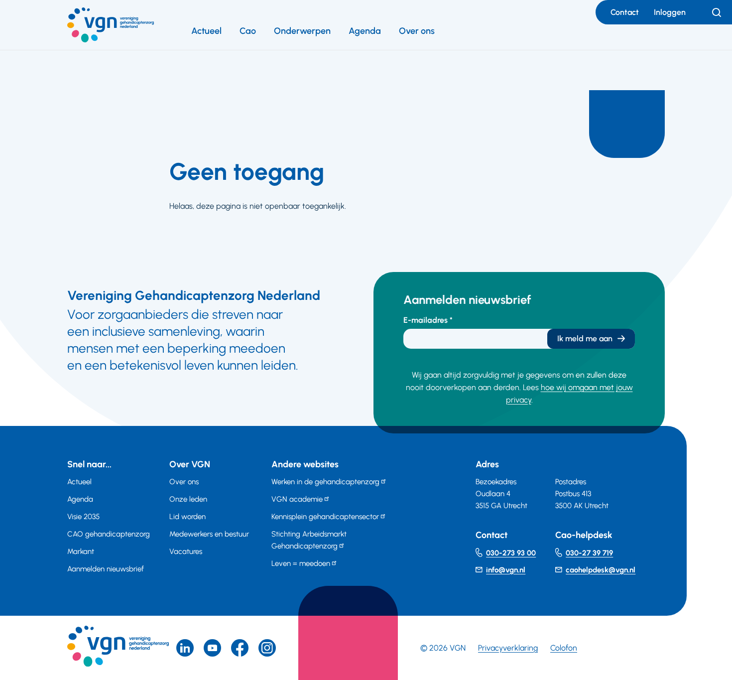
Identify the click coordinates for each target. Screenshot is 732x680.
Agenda (365, 30)
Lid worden (187, 516)
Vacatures (185, 551)
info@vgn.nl (505, 569)
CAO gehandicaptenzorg (108, 534)
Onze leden (188, 499)
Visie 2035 (83, 516)
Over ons (417, 30)
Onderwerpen (302, 30)
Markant (80, 551)
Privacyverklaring (508, 648)
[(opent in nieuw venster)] (239, 648)
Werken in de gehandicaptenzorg (325, 481)
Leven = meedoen (300, 563)
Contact (624, 12)
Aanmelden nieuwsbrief (105, 568)
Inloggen (670, 12)
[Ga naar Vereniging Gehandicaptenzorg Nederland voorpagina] (110, 24)
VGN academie (297, 499)
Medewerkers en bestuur (209, 534)
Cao (248, 30)
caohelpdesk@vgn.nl (600, 569)
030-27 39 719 (589, 552)
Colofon (563, 648)
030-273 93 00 (511, 552)
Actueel (206, 30)
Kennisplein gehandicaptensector (325, 516)
